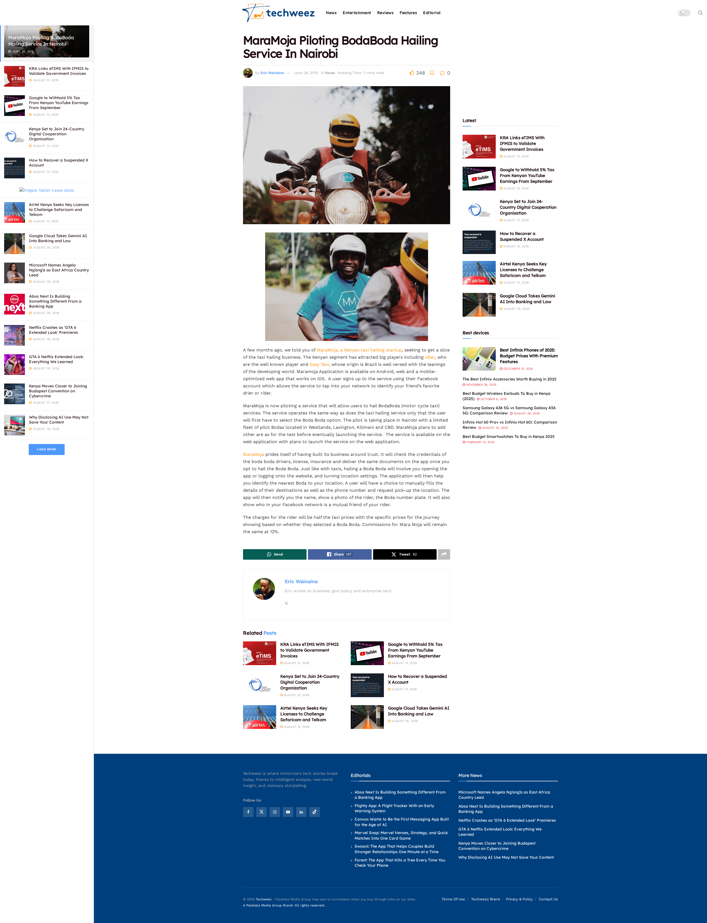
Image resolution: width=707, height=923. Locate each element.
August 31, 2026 (296, 663)
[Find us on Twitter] (261, 812)
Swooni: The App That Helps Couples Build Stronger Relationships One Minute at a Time (397, 849)
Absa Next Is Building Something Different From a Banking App (55, 301)
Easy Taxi (319, 364)
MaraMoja (253, 454)
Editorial (432, 12)
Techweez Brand (485, 899)
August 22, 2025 (494, 428)
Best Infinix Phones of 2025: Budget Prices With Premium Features (529, 355)
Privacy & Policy (519, 899)
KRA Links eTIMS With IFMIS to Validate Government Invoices (59, 71)
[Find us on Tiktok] (314, 812)
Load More (46, 449)
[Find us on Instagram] (275, 812)
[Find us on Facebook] (248, 812)
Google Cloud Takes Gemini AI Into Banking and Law (58, 238)
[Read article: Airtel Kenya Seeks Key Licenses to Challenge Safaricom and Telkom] (259, 717)
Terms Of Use (453, 899)
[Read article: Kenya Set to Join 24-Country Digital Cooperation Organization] (259, 685)
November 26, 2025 (480, 385)
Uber (430, 357)
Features (408, 12)
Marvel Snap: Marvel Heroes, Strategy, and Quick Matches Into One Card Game (401, 835)
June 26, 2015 (306, 73)
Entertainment (357, 12)
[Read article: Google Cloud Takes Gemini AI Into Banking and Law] (367, 717)
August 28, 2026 (404, 721)
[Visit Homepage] (278, 13)
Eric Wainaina (272, 73)
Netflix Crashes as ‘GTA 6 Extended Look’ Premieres (53, 330)
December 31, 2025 (517, 369)
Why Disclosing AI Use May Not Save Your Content (58, 420)
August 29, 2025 (526, 413)
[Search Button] (700, 13)
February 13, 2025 (479, 442)
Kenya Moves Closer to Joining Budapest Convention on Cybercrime (58, 391)
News (331, 12)
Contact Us (548, 899)
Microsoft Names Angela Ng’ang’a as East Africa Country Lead (59, 270)
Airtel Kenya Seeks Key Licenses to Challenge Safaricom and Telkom (59, 209)
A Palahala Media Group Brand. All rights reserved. (284, 905)
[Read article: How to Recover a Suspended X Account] (367, 685)
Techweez (263, 899)
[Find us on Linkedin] (301, 812)
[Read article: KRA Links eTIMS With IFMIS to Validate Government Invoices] (259, 653)
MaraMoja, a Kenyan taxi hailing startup (359, 350)
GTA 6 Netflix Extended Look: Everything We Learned (56, 359)
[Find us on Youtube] (288, 812)
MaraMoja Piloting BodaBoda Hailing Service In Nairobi (41, 41)
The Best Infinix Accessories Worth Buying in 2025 (509, 379)
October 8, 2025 (493, 399)
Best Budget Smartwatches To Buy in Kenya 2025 (509, 436)
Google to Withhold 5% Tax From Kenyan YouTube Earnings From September (58, 102)
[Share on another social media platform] (444, 554)
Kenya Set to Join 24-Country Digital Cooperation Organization (56, 133)
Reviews (385, 12)
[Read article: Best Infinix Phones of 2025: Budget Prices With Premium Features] (479, 359)
